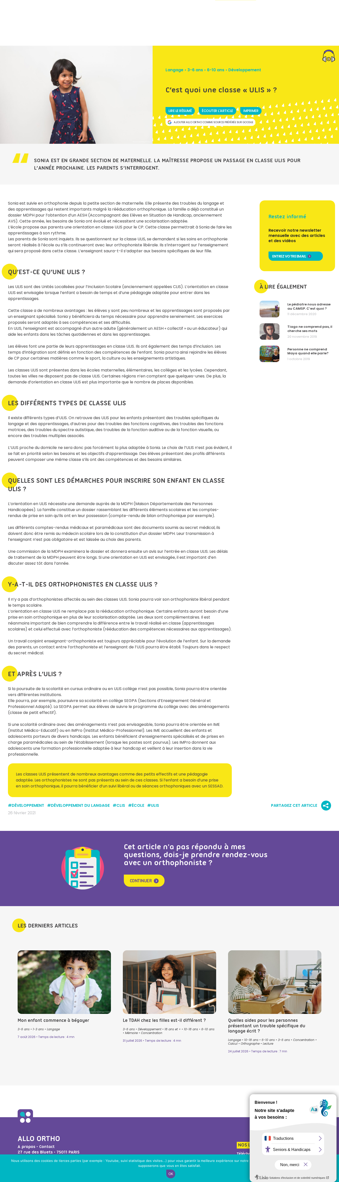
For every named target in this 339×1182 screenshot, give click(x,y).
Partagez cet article (294, 805)
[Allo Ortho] (25, 1123)
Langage (174, 70)
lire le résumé (180, 110)
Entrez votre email (289, 256)
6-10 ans (215, 70)
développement (28, 805)
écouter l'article (217, 110)
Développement (244, 70)
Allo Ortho (39, 1138)
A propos (26, 1146)
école (138, 805)
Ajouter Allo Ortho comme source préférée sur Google (213, 122)
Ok (171, 1174)
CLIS (120, 805)
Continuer (141, 881)
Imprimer (250, 110)
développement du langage (80, 805)
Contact (47, 1146)
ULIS (155, 805)
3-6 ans (195, 70)
